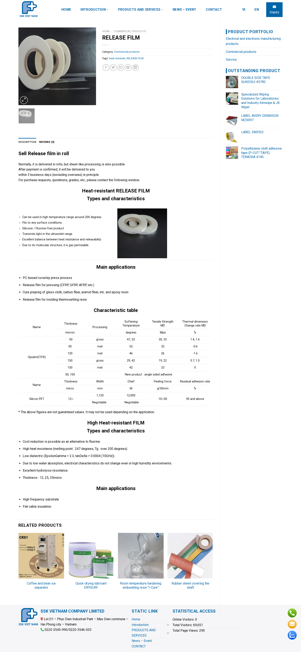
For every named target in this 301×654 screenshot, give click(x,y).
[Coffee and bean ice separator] (41, 556)
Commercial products (241, 52)
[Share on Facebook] (106, 67)
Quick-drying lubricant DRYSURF (91, 585)
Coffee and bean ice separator (41, 585)
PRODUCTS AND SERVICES (139, 10)
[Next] (89, 66)
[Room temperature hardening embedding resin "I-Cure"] (141, 556)
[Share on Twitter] (113, 67)
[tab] (27, 142)
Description (27, 141)
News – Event (184, 9)
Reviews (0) (47, 141)
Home (66, 9)
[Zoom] (24, 100)
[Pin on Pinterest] (128, 67)
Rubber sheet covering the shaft (190, 585)
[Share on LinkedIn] (135, 67)
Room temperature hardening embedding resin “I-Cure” (140, 585)
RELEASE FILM (135, 58)
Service (231, 59)
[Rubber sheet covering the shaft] (190, 556)
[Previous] (25, 66)
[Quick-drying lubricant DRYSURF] (91, 556)
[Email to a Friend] (120, 67)
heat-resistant (117, 58)
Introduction (93, 10)
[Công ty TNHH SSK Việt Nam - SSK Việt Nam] (35, 9)
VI (243, 9)
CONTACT (214, 9)
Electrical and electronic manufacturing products (253, 41)
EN (257, 9)
